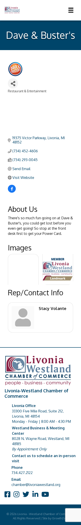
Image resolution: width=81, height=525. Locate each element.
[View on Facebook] (12, 191)
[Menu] (70, 10)
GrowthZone (60, 518)
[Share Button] (13, 83)
